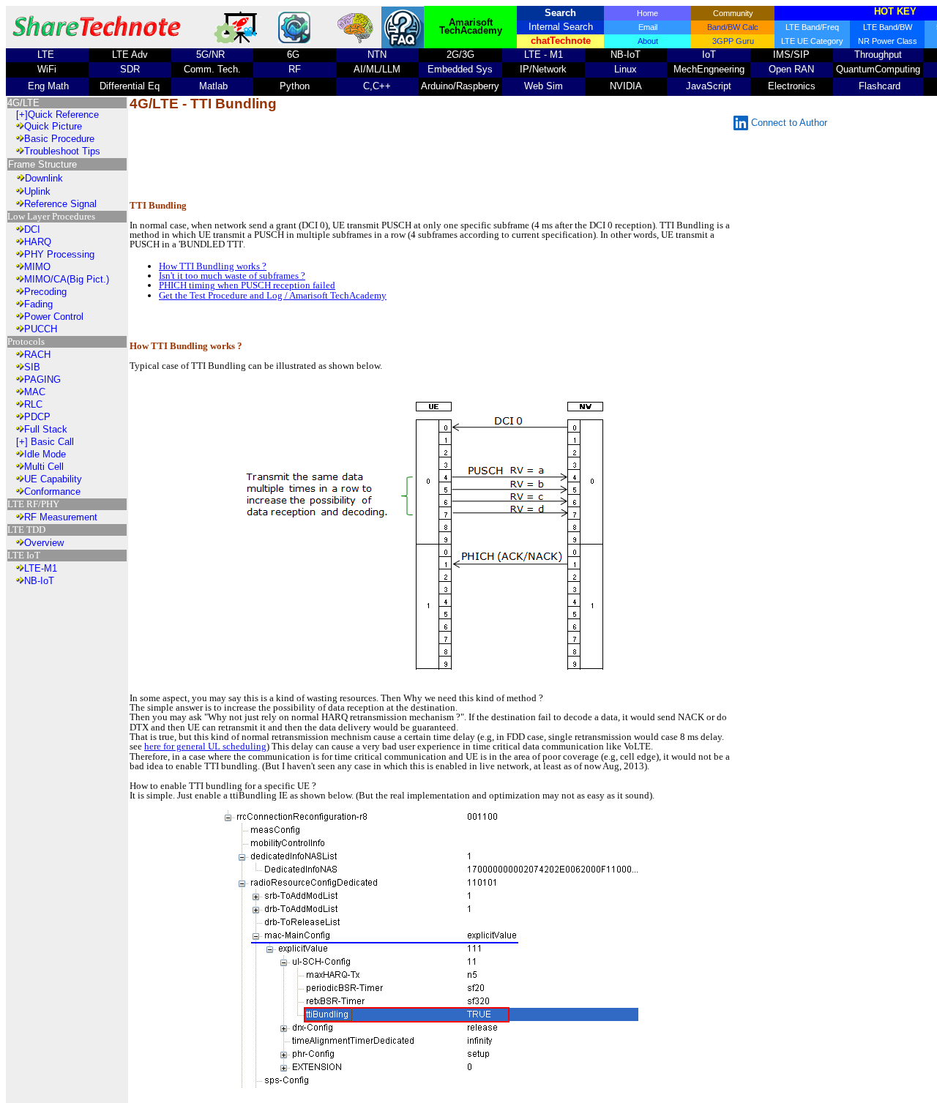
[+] (22, 114)
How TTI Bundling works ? (212, 266)
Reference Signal (60, 203)
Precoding (45, 291)
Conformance (52, 491)
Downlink (44, 178)
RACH (37, 354)
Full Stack (45, 429)
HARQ (37, 241)
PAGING (42, 379)
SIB (32, 367)
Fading (38, 304)
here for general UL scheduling (205, 746)
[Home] (96, 39)
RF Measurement (60, 517)
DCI (32, 229)
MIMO (37, 266)
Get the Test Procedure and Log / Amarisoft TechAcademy (273, 295)
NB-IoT (39, 580)
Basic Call (51, 441)
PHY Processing (59, 254)
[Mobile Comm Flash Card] (294, 39)
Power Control (53, 316)
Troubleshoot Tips (62, 151)
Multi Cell (44, 466)
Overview (44, 542)
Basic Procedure (59, 138)
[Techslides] (238, 39)
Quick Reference (63, 114)
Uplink (37, 191)
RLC (33, 404)
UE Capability (53, 479)
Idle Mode (45, 454)
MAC (34, 391)
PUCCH (40, 329)
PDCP (37, 416)
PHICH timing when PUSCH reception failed (247, 285)
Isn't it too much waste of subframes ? (232, 275)
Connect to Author (789, 122)
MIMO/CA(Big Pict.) (66, 279)
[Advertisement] (432, 156)
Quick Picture (53, 126)
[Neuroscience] (356, 40)
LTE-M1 (40, 568)
